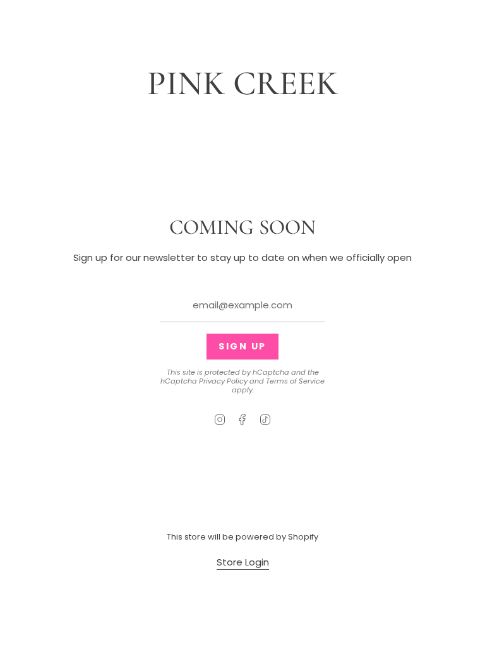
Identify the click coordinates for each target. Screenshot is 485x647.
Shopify (303, 537)
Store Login (243, 562)
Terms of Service (295, 381)
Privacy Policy (223, 381)
